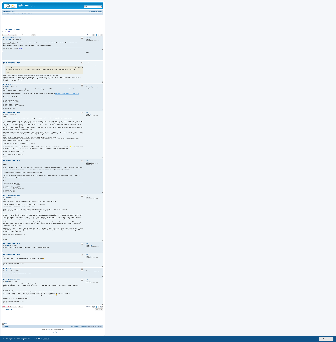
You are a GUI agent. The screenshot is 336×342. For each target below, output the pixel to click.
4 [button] (100, 35)
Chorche (87, 62)
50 (90, 39)
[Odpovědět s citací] (82, 38)
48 (90, 114)
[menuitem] (13, 11)
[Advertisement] (52, 21)
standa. (87, 243)
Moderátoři (10, 31)
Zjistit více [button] (46, 339)
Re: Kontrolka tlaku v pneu (12, 38)
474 (91, 86)
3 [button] (98, 35)
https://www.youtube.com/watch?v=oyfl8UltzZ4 (67, 93)
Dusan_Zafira (88, 37)
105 (91, 245)
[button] (93, 35)
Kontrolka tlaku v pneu (11, 30)
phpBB (48, 329)
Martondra (88, 268)
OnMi (9, 67)
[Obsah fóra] (10, 5)
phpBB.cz (56, 331)
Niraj (87, 112)
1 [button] (94, 35)
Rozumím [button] (326, 339)
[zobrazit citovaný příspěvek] (13, 68)
